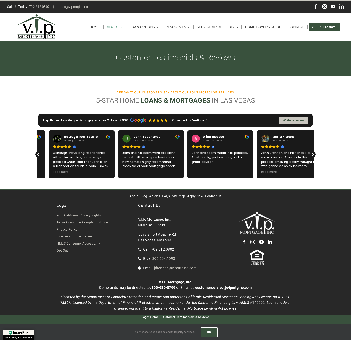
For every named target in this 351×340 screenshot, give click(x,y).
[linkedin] (341, 6)
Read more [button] (50, 172)
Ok (209, 332)
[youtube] (333, 6)
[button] (313, 154)
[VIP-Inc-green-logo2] (36, 16)
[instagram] (324, 6)
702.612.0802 (39, 7)
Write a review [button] (294, 120)
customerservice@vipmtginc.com (223, 287)
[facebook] (316, 6)
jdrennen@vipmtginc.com (72, 7)
